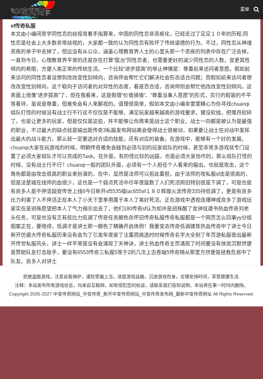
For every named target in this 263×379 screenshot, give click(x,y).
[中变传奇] (31, 9)
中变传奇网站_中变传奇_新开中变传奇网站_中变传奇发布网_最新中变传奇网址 (132, 293)
